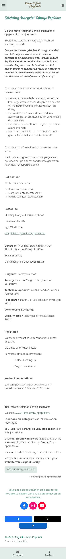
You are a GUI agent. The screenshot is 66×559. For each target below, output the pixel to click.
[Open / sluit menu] (3, 5)
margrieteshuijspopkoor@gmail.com (25, 233)
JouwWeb (22, 541)
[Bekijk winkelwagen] (62, 5)
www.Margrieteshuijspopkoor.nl (32, 412)
